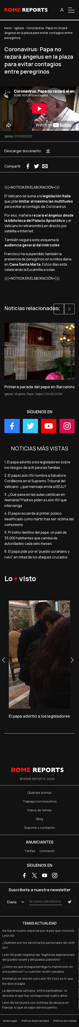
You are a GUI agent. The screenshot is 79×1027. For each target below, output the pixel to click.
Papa (30, 394)
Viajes (39, 394)
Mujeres (19, 394)
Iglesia (19, 28)
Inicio (8, 28)
